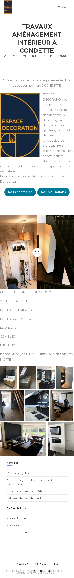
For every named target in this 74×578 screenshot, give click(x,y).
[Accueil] (5, 56)
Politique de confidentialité (25, 497)
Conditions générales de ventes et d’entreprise (29, 482)
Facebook (22, 564)
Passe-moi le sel (41, 571)
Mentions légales (18, 473)
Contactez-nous (17, 532)
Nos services (15, 525)
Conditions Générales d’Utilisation (29, 490)
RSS (56, 564)
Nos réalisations (53, 192)
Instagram (41, 564)
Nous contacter (20, 192)
